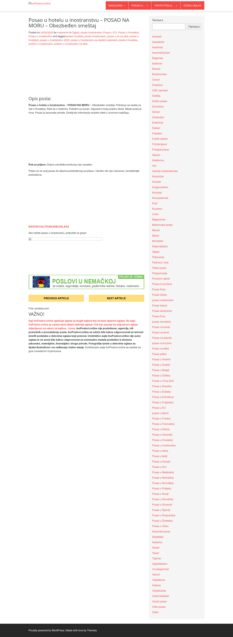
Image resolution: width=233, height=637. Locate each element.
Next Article (116, 298)
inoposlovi (63, 32)
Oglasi (75, 32)
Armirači (157, 36)
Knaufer (156, 182)
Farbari (156, 128)
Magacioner (158, 219)
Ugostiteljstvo (159, 563)
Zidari (155, 612)
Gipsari (156, 155)
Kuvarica (157, 208)
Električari (157, 122)
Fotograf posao (160, 149)
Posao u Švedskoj (162, 520)
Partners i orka (160, 262)
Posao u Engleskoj (162, 402)
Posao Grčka (159, 295)
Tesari (155, 553)
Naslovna (116, 5)
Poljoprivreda (159, 273)
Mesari (156, 230)
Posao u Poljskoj (161, 488)
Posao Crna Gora (162, 284)
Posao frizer (159, 289)
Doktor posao (159, 101)
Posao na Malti (160, 348)
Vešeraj (156, 585)
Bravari (156, 69)
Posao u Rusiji (160, 494)
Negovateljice (160, 246)
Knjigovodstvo (160, 187)
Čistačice (157, 85)
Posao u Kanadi (161, 461)
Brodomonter (159, 74)
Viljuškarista (159, 590)
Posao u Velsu (160, 526)
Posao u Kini (159, 467)
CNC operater (160, 90)
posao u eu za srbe (117, 36)
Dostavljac (158, 117)
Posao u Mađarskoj (163, 472)
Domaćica (158, 106)
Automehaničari (161, 52)
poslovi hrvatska (128, 40)
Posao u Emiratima (163, 397)
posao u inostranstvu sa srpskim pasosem (94, 40)
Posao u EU (110, 32)
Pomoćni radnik (161, 278)
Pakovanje (158, 257)
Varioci (156, 574)
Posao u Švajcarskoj (163, 515)
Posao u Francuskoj (163, 424)
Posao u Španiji (161, 510)
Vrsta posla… (164, 5)
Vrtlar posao (159, 607)
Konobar (157, 192)
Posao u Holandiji (162, 434)
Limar (155, 214)
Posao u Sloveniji (162, 504)
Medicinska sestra (162, 225)
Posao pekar (159, 354)
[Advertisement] (86, 72)
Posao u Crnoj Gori (163, 381)
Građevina (158, 160)
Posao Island (159, 305)
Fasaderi (157, 133)
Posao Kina (158, 316)
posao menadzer (161, 321)
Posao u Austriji (161, 364)
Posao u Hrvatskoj (128, 32)
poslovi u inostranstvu (41, 44)
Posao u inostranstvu (40, 36)
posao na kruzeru (162, 343)
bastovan (157, 63)
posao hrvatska (74, 36)
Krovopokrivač (160, 198)
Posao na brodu (161, 327)
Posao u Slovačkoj (162, 499)
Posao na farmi (160, 332)
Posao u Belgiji (160, 370)
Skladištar (157, 537)
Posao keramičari (162, 311)
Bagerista (157, 58)
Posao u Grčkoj (160, 429)
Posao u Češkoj (161, 375)
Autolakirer (158, 42)
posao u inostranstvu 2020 (55, 40)
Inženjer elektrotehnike (165, 171)
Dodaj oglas (192, 5)
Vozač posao (159, 601)
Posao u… (138, 5)
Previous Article (56, 298)
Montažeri (157, 241)
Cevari (156, 79)
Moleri (155, 235)
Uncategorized (160, 569)
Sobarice (157, 542)
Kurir (155, 203)
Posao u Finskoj (161, 418)
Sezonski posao (161, 531)
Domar (156, 112)
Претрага (157, 20)
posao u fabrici (160, 413)
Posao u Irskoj (160, 451)
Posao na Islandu (162, 338)
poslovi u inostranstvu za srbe (70, 44)
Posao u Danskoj (162, 386)
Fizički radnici (160, 139)
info (154, 165)
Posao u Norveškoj (163, 483)
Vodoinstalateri (160, 596)
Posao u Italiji (159, 456)
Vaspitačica (158, 580)
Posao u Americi (161, 359)
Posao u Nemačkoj (163, 477)
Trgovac (156, 558)
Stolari (155, 547)
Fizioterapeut (159, 144)
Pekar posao (159, 268)
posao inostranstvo (91, 32)
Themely (92, 630)
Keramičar (158, 176)
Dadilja (156, 95)
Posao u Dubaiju (161, 391)
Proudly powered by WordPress (46, 630)
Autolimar (157, 47)
